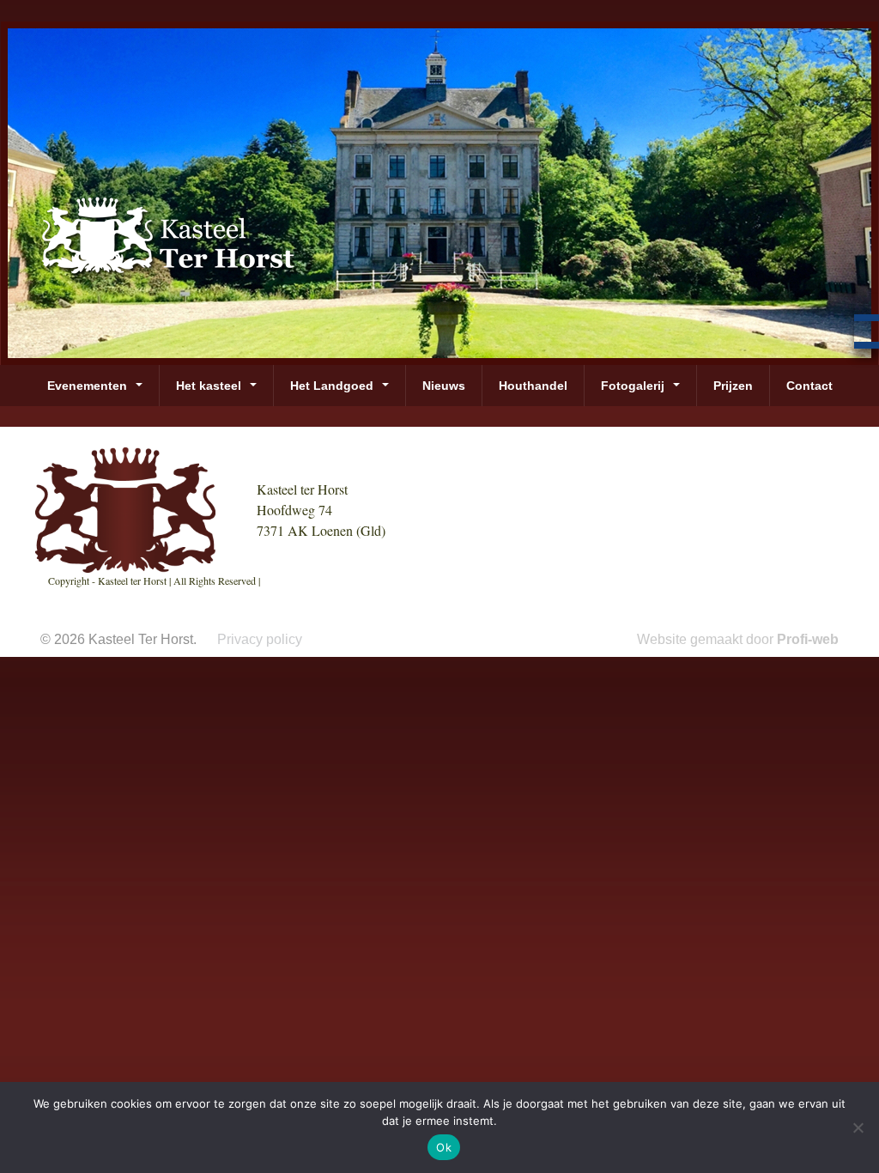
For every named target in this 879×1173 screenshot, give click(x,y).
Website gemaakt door (738, 639)
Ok (444, 1147)
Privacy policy (259, 639)
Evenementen (87, 385)
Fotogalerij (632, 385)
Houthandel (533, 385)
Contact (809, 385)
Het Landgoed (331, 385)
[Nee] (857, 1127)
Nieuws (443, 385)
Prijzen (733, 385)
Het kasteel (208, 385)
